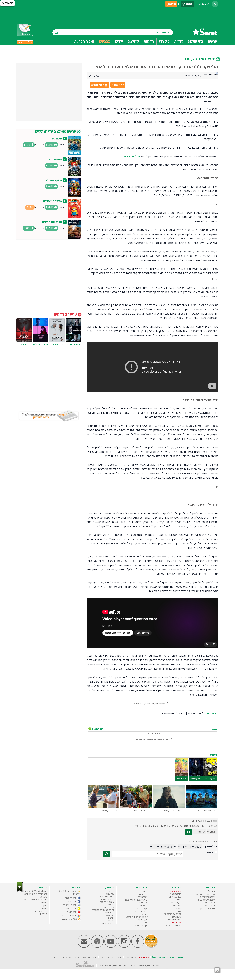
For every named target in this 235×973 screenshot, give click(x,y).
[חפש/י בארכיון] (106, 854)
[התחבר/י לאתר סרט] (215, 4)
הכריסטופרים (57, 344)
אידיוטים (110, 891)
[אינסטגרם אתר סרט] (124, 947)
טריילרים (177, 899)
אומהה (111, 917)
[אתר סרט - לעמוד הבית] (20, 891)
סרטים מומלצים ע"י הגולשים (56, 131)
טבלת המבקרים (25, 42)
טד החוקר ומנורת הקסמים (103, 909)
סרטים (178, 908)
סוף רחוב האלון (141, 925)
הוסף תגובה (99, 85)
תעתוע (24, 344)
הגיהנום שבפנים (40, 344)
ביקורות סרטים (175, 902)
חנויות (44, 908)
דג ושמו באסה (142, 905)
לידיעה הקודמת (160, 703)
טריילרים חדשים (66, 314)
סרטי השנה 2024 (173, 919)
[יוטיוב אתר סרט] (110, 947)
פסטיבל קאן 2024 (173, 925)
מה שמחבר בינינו (52, 222)
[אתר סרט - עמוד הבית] (205, 34)
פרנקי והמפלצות (52, 180)
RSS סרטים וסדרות (69, 919)
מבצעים (105, 41)
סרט (139, 965)
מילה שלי (56, 138)
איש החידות (109, 907)
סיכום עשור (176, 916)
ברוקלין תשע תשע (210, 780)
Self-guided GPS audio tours (34, 891)
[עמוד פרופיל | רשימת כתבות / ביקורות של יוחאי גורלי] (211, 74)
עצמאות (110, 904)
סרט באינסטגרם (70, 904)
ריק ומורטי (181, 778)
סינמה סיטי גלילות (207, 896)
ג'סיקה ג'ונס (196, 778)
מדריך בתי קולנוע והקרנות (204, 894)
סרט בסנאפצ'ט (70, 908)
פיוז (146, 922)
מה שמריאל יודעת (106, 896)
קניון (45, 905)
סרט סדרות (72, 901)
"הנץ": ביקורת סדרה (141, 810)
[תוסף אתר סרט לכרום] (97, 947)
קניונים (44, 902)
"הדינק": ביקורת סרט (109, 810)
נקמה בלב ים (142, 908)
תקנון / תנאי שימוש (89, 957)
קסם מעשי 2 (108, 915)
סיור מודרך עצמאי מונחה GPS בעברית (34, 895)
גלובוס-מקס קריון (207, 908)
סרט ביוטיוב (72, 912)
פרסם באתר (144, 957)
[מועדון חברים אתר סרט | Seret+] (84, 947)
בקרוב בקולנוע (175, 896)
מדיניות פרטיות (72, 957)
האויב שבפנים (108, 923)
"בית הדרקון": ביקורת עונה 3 (171, 810)
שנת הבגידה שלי (107, 901)
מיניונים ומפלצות (52, 201)
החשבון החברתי (73, 344)
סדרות (178, 911)
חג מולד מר (143, 919)
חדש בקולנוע (175, 893)
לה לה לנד (143, 894)
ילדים (119, 41)
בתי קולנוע (210, 891)
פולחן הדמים (142, 891)
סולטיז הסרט (54, 159)
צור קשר (118, 957)
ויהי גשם (144, 914)
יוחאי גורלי (211, 713)
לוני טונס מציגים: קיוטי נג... (137, 916)
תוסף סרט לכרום (69, 915)
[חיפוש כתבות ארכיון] (188, 832)
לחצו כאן (168, 739)
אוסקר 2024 (175, 922)
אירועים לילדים (41, 911)
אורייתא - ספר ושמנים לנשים (35, 899)
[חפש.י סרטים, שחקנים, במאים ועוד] (55, 32)
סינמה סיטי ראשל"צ (206, 899)
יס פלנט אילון (209, 905)
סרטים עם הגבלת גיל (172, 913)
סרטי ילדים (176, 905)
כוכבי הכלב (143, 896)
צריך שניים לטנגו (141, 911)
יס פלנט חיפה (209, 902)
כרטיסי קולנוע (175, 891)
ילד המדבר (109, 912)
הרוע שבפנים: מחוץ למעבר (136, 899)
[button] (7, 3)
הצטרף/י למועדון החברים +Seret (167, 957)
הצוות (110, 957)
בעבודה (111, 920)
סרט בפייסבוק (71, 897)
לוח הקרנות (82, 41)
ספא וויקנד (143, 902)
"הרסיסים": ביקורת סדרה (205, 810)
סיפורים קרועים (107, 899)
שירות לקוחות (130, 957)
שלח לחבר (118, 85)
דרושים (103, 957)
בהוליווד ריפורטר (131, 156)
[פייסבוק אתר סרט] (137, 947)
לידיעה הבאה (143, 703)
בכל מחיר (110, 893)
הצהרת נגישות (58, 957)
